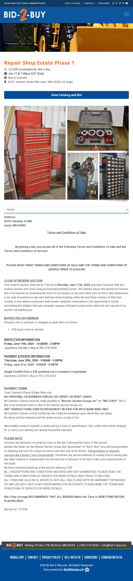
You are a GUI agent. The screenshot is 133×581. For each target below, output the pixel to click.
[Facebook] (113, 3)
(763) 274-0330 (72, 3)
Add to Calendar (17, 77)
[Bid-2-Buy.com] (24, 15)
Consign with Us (111, 557)
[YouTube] (127, 3)
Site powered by (53, 569)
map (69, 82)
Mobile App (17, 557)
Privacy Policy (51, 557)
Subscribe (104, 3)
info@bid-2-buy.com (114, 545)
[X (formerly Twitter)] (116, 3)
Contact (89, 3)
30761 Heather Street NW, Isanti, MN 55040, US (36, 82)
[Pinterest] (123, 3)
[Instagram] (120, 3)
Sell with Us (72, 557)
